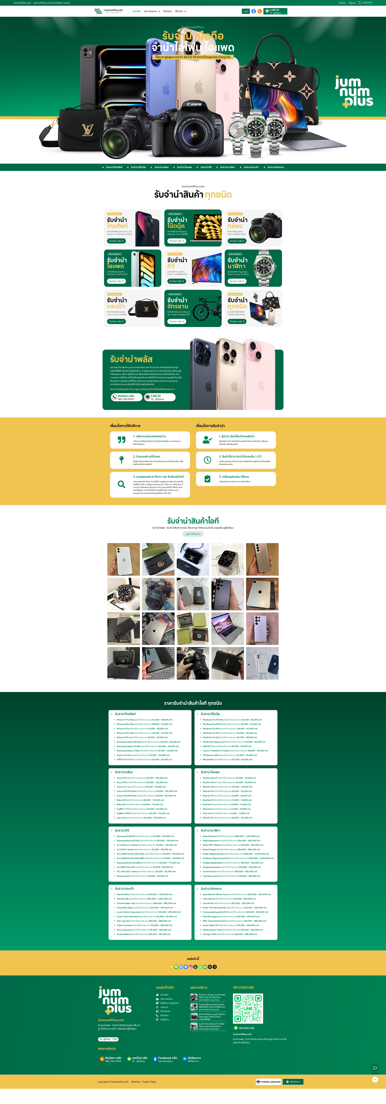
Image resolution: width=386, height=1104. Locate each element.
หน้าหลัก (137, 11)
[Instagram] (190, 967)
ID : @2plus (275, 13)
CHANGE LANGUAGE (271, 1082)
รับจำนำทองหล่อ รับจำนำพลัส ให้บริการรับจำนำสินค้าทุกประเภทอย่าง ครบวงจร (211, 1026)
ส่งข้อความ (194, 1058)
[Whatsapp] (200, 967)
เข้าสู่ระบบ (352, 3)
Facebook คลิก (167, 1058)
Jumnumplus (165, 1061)
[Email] (205, 967)
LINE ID (274, 10)
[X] (195, 967)
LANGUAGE (367, 2)
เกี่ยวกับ (179, 11)
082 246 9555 (126, 399)
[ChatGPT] (210, 967)
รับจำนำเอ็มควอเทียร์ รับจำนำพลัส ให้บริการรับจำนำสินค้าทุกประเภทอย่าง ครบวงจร (212, 1007)
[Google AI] (215, 967)
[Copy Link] (171, 967)
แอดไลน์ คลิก (139, 1058)
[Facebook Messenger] (186, 967)
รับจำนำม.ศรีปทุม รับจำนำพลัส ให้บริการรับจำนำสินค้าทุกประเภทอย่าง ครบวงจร (212, 997)
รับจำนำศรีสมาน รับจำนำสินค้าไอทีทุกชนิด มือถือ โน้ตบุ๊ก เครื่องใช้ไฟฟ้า (212, 1017)
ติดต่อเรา (342, 3)
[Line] (176, 967)
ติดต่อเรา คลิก (126, 396)
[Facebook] (181, 967)
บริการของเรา (150, 11)
